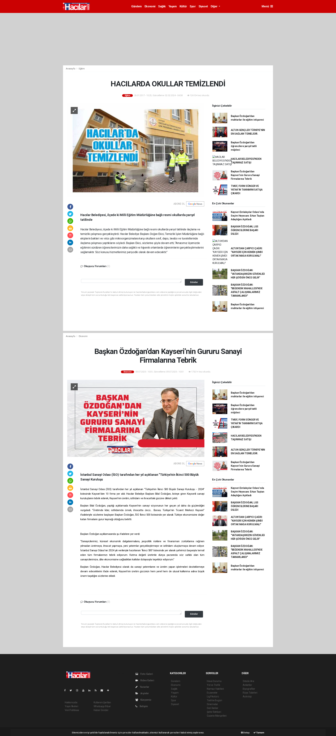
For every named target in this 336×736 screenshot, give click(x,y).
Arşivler (144, 693)
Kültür (183, 6)
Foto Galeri (146, 674)
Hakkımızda (71, 702)
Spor (193, 6)
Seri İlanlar (212, 708)
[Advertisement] (168, 39)
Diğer (214, 6)
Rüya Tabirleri (250, 692)
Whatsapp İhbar (102, 706)
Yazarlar (144, 686)
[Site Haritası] (103, 690)
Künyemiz (145, 699)
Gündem (136, 6)
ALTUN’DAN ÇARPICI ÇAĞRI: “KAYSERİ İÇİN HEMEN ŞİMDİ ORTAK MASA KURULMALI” (247, 252)
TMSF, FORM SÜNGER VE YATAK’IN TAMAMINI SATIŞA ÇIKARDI (246, 190)
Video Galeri (147, 680)
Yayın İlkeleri (71, 706)
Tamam (260, 732)
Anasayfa (71, 68)
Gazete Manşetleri (217, 715)
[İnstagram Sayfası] (78, 690)
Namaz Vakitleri (215, 688)
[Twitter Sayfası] (72, 690)
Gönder (194, 282)
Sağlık (162, 6)
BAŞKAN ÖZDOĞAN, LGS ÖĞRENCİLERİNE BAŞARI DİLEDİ (244, 230)
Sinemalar (212, 704)
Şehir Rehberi (214, 711)
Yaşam (173, 6)
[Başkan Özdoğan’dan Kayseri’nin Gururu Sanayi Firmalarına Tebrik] (135, 418)
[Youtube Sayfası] (84, 690)
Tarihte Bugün (214, 700)
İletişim (143, 706)
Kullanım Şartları (102, 702)
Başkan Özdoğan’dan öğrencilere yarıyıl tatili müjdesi (244, 146)
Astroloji (247, 696)
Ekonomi (150, 6)
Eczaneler (212, 692)
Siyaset (203, 6)
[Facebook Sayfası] (66, 690)
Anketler (247, 685)
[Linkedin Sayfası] (90, 690)
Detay (246, 732)
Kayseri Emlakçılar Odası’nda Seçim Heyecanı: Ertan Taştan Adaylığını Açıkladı (247, 216)
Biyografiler (249, 688)
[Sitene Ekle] (109, 690)
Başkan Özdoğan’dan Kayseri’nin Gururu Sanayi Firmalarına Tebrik (245, 175)
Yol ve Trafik (213, 685)
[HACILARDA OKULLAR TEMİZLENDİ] (135, 150)
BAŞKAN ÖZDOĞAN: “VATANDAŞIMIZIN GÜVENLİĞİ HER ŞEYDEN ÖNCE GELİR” (248, 274)
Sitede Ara (248, 681)
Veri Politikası (72, 710)
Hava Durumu (214, 681)
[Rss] (97, 690)
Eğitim (82, 68)
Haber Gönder (101, 710)
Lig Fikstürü (213, 696)
